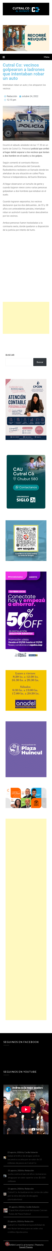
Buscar (10, 355)
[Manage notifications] (7, 1244)
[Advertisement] (26, 318)
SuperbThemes (26, 1247)
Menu (46, 57)
